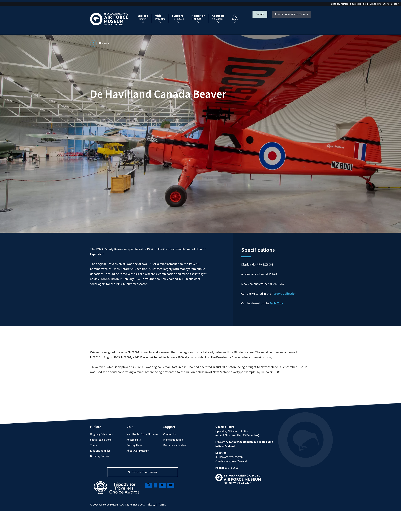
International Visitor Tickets (291, 14)
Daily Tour (276, 303)
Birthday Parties (339, 3)
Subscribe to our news (142, 472)
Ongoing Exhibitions (101, 434)
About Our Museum (138, 451)
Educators (355, 3)
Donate (260, 14)
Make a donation (173, 440)
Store (386, 3)
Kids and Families (100, 451)
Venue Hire (375, 3)
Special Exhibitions (101, 440)
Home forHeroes (198, 17)
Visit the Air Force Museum (142, 434)
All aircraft (104, 43)
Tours (93, 445)
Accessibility (134, 440)
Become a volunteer (175, 445)
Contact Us (169, 434)
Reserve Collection (284, 294)
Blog (365, 3)
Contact (395, 3)
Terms (162, 505)
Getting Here (134, 445)
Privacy (151, 505)
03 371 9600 (231, 468)
